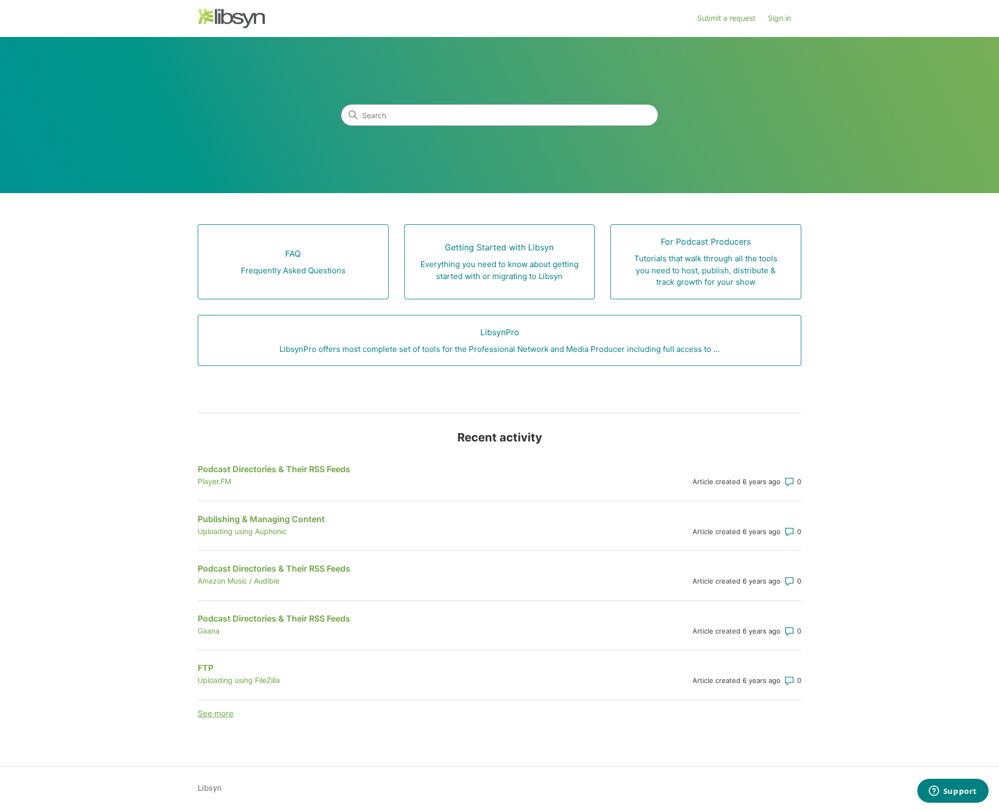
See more (216, 713)
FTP (205, 668)
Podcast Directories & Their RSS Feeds (274, 469)
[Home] (231, 18)
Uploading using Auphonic (242, 531)
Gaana (209, 630)
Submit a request (726, 18)
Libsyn (210, 788)
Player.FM (214, 481)
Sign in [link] (779, 18)
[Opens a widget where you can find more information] (953, 792)
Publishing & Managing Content (261, 519)
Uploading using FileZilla (239, 680)
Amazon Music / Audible (238, 580)
